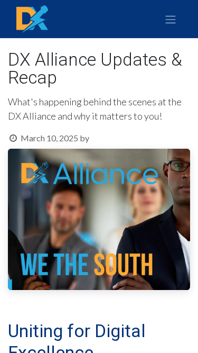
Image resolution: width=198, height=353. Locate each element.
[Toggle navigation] (170, 19)
